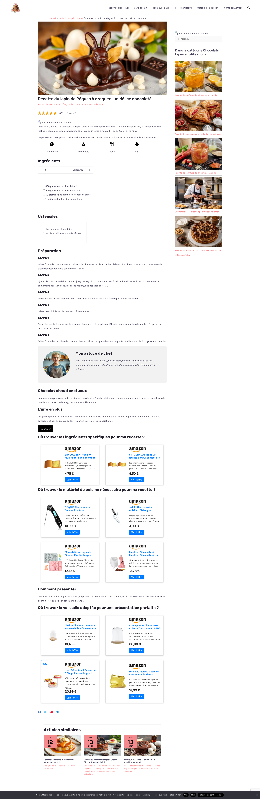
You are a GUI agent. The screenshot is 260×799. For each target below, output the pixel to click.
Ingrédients (186, 7)
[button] (248, 7)
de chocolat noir (61, 186)
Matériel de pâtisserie (208, 7)
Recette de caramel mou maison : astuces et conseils (59, 761)
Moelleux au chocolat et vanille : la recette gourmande (139, 761)
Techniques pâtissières (164, 7)
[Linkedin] (57, 711)
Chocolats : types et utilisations (97, 766)
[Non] (256, 795)
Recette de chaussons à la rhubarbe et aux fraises (198, 134)
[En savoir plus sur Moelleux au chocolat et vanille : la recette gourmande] (142, 745)
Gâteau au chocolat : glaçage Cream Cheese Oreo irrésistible (100, 761)
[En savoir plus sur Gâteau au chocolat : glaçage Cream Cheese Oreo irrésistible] (102, 745)
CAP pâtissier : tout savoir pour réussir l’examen (197, 211)
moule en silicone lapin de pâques (63, 233)
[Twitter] (45, 711)
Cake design (140, 7)
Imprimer (46, 428)
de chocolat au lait (63, 190)
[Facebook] (39, 711)
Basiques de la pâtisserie (54, 766)
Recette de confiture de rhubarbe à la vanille (195, 173)
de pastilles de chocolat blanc (68, 194)
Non (193, 795)
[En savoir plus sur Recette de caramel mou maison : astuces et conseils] (62, 745)
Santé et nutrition (233, 7)
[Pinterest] (51, 711)
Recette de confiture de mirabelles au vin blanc (197, 95)
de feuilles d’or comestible (64, 199)
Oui (185, 795)
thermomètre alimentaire (59, 229)
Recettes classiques (118, 7)
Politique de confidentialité (210, 795)
